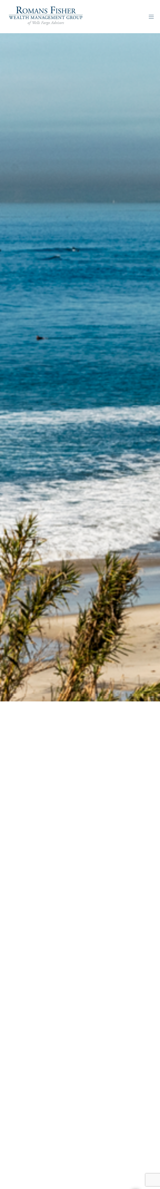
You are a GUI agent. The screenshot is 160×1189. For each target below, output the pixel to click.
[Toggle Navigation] (151, 17)
